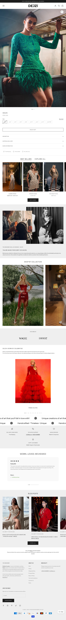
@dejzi (31, 550)
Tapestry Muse (33, 193)
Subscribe (8, 600)
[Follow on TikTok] (16, 605)
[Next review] (41, 485)
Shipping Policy (32, 571)
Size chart (61, 119)
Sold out (33, 129)
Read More (5, 577)
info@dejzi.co (29, 434)
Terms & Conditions (33, 578)
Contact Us (31, 580)
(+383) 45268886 (36, 434)
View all (33, 543)
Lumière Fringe (12, 193)
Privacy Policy (32, 573)
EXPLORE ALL (40, 159)
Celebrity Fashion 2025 (9, 531)
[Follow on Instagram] (7, 605)
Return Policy (32, 575)
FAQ (30, 566)
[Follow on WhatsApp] (20, 605)
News (30, 582)
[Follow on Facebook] (3, 605)
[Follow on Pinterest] (12, 605)
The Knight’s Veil (53, 193)
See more (33, 200)
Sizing (30, 568)
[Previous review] (25, 485)
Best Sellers (26, 159)
